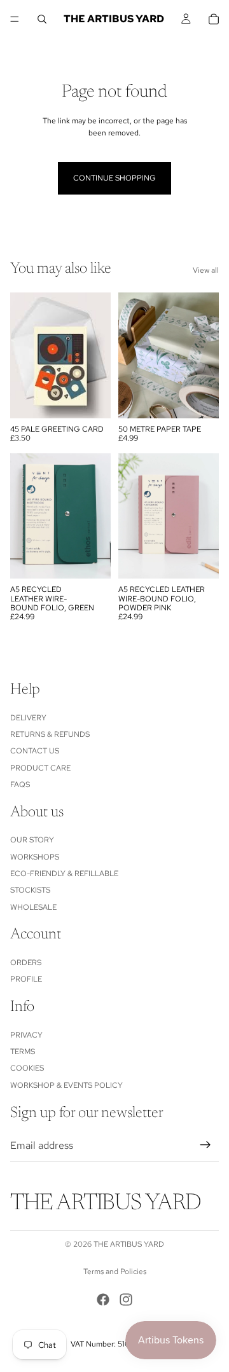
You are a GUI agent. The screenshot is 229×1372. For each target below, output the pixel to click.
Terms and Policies (114, 1271)
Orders (25, 962)
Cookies (27, 1068)
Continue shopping (114, 178)
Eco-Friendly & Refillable (64, 873)
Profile (26, 979)
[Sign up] (205, 1145)
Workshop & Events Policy (66, 1085)
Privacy (26, 1034)
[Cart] (214, 19)
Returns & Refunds (50, 734)
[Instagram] (126, 1299)
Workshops (34, 856)
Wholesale (33, 907)
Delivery (28, 717)
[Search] (42, 19)
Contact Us (34, 751)
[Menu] (14, 19)
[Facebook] (103, 1299)
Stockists (30, 890)
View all (206, 270)
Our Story (32, 840)
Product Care (40, 767)
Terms (22, 1051)
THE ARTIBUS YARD (129, 1244)
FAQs (20, 784)
